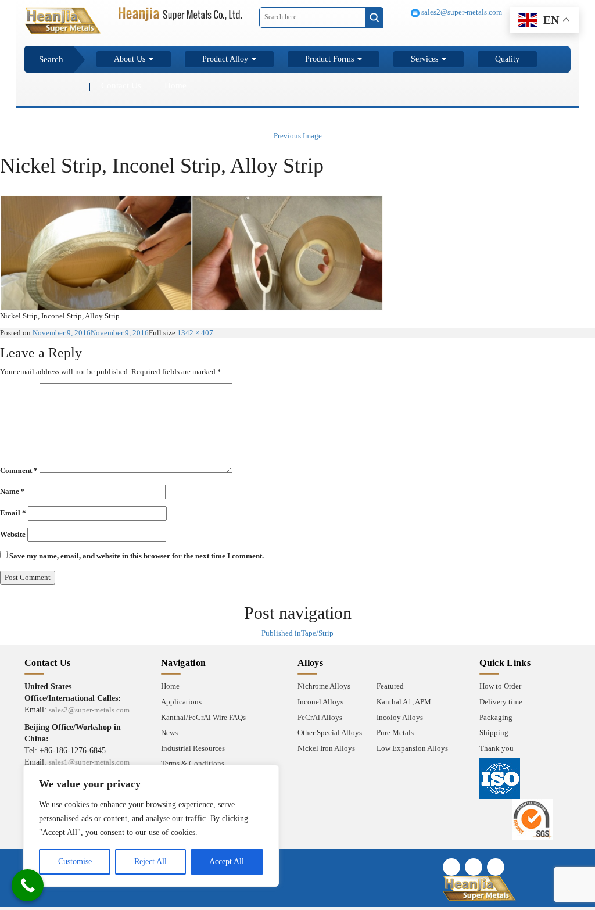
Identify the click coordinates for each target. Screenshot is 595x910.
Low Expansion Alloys (412, 748)
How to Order (500, 686)
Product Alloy (226, 59)
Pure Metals (395, 732)
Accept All (226, 861)
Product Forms (330, 59)
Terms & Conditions (192, 763)
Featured (390, 686)
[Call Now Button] (28, 885)
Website (13, 534)
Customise (75, 861)
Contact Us (121, 85)
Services (425, 59)
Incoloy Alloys (400, 717)
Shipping (493, 732)
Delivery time (500, 701)
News (169, 732)
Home (175, 85)
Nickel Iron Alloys (326, 748)
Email (13, 512)
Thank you (496, 748)
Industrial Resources (193, 748)
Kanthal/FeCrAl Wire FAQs (203, 717)
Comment (19, 470)
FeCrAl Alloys (320, 717)
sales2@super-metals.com (461, 12)
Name (12, 491)
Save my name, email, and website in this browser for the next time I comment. (136, 555)
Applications (181, 701)
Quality (507, 59)
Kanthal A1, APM (404, 701)
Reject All (150, 861)
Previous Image (298, 135)
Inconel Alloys (320, 701)
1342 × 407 (195, 332)
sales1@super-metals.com (89, 762)
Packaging (495, 717)
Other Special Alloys (330, 732)
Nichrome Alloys (324, 686)
